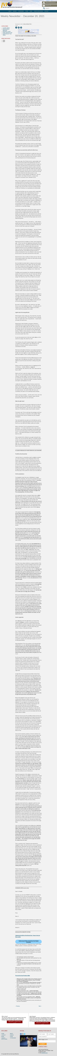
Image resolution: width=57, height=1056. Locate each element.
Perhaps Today (7, 31)
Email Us (48, 5)
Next (40, 1006)
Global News (6, 28)
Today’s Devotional (38, 11)
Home (2, 1033)
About (10, 11)
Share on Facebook (16, 27)
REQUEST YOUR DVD (15, 1021)
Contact (46, 11)
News (31, 11)
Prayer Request (51, 2)
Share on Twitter (21, 27)
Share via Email (19, 27)
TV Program (21, 11)
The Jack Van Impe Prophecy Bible (22, 975)
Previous (18, 1006)
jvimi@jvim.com (44, 1052)
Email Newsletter (27, 24)
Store (26, 11)
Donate (15, 11)
